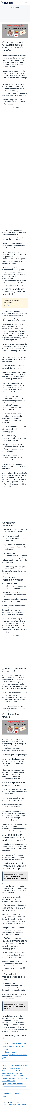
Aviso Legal (8, 1104)
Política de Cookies (19, 1104)
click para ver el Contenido (13, 305)
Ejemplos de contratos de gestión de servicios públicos (14, 1085)
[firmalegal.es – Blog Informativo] (7, 2)
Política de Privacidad (17, 1102)
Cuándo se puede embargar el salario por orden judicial (14, 1055)
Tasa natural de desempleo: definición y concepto (13, 1069)
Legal (4, 1096)
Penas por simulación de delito (14, 1065)
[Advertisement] (15, 14)
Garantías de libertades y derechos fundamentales (12, 1074)
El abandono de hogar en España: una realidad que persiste (14, 1046)
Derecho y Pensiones (10, 1093)
